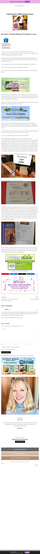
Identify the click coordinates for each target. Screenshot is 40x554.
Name (3, 344)
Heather (7, 309)
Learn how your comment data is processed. (25, 355)
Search (2, 463)
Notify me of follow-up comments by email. (10, 347)
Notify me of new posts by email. (8, 349)
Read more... (20, 428)
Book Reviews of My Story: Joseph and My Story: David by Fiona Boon (9, 299)
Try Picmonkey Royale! (34, 298)
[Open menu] (20, 9)
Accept (27, 552)
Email (16, 344)
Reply (37, 309)
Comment (4, 329)
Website (29, 344)
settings (22, 552)
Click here (10, 14)
